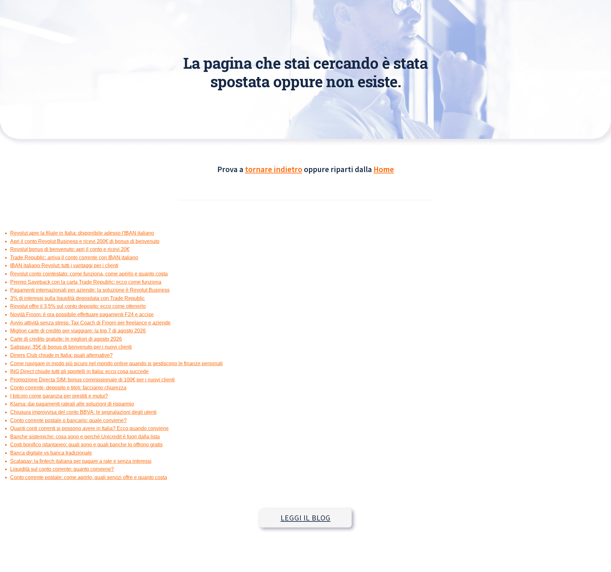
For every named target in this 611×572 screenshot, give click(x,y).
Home (384, 169)
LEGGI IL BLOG (306, 518)
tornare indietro (273, 169)
